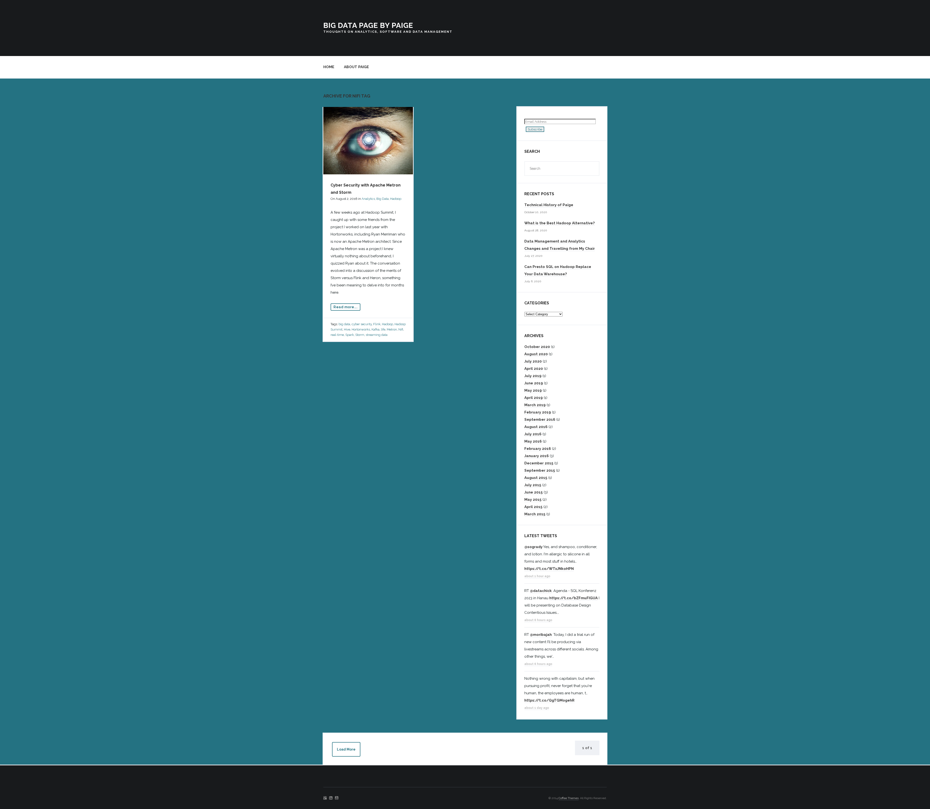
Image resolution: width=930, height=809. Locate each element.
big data (344, 324)
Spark (349, 335)
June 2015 (533, 492)
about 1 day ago (536, 708)
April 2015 (533, 507)
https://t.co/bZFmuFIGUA (573, 598)
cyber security (362, 324)
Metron (392, 329)
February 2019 (537, 412)
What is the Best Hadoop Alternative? (559, 223)
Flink (376, 324)
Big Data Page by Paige (368, 25)
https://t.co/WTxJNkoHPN (549, 568)
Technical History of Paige (548, 205)
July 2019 (533, 376)
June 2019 (533, 383)
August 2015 (535, 478)
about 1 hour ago (537, 576)
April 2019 (533, 398)
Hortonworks (361, 329)
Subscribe (535, 129)
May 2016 (533, 441)
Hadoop (395, 199)
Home (328, 67)
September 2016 (539, 419)
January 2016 (536, 456)
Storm (359, 335)
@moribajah (541, 634)
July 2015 (532, 485)
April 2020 (533, 368)
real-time (337, 335)
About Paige (356, 67)
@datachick (541, 591)
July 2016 (533, 434)
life (383, 329)
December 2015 (538, 463)
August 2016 (536, 427)
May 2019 (533, 390)
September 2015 (539, 470)
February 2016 (537, 448)
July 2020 (533, 361)
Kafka (376, 329)
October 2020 (537, 347)
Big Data (382, 199)
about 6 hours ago (538, 620)
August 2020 (536, 354)
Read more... (345, 307)
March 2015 (534, 514)
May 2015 (533, 499)
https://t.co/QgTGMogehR (549, 700)
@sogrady (533, 547)
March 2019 (535, 405)
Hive (347, 329)
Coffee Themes (568, 798)
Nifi (400, 329)
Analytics (368, 199)
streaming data (377, 335)
